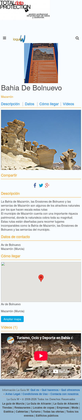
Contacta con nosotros (64, 394)
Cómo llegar (49, 103)
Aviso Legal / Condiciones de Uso (26, 394)
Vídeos (68, 103)
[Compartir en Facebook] (34, 185)
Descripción (10, 103)
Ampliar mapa (12, 319)
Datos (29, 103)
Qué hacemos (50, 390)
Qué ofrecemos (70, 390)
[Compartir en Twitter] (41, 185)
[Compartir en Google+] (47, 185)
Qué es (34, 390)
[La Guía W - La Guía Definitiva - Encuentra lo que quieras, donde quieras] (19, 38)
